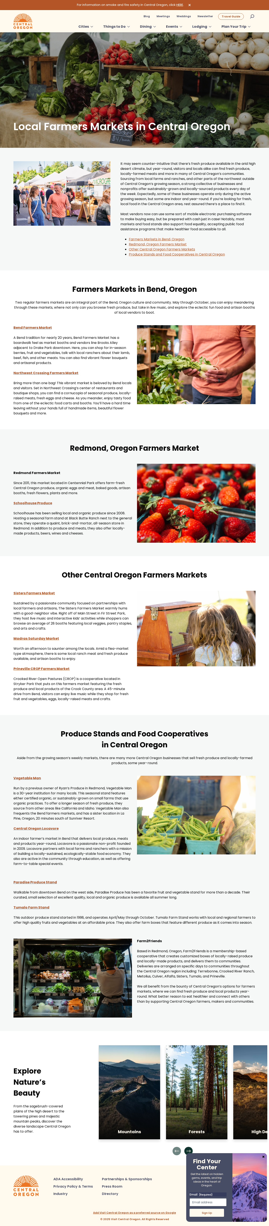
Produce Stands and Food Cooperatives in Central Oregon (177, 254)
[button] (177, 1151)
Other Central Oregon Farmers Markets (162, 249)
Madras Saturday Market (36, 638)
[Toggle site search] (252, 16)
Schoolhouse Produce (32, 503)
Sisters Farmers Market (34, 593)
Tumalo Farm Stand (31, 907)
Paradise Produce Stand (35, 882)
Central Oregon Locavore (36, 828)
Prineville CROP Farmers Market (41, 668)
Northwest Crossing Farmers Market (45, 373)
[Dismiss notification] (189, 5)
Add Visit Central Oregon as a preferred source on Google (134, 1212)
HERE (179, 5)
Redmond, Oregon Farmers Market (158, 244)
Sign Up (207, 1213)
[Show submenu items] (92, 26)
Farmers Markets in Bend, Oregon (156, 239)
